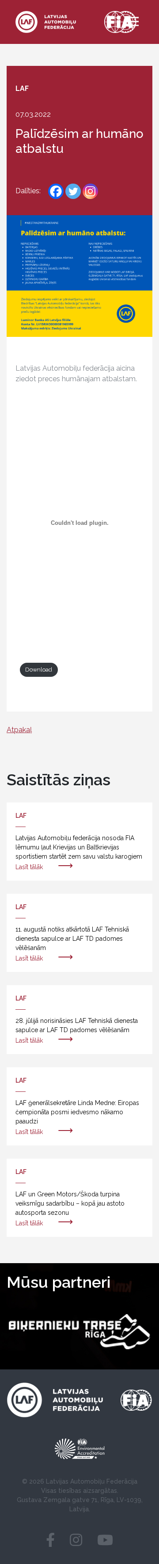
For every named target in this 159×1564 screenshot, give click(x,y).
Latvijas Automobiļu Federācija (91, 1481)
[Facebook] (56, 191)
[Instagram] (90, 191)
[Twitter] (73, 191)
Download (38, 669)
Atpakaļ (19, 730)
